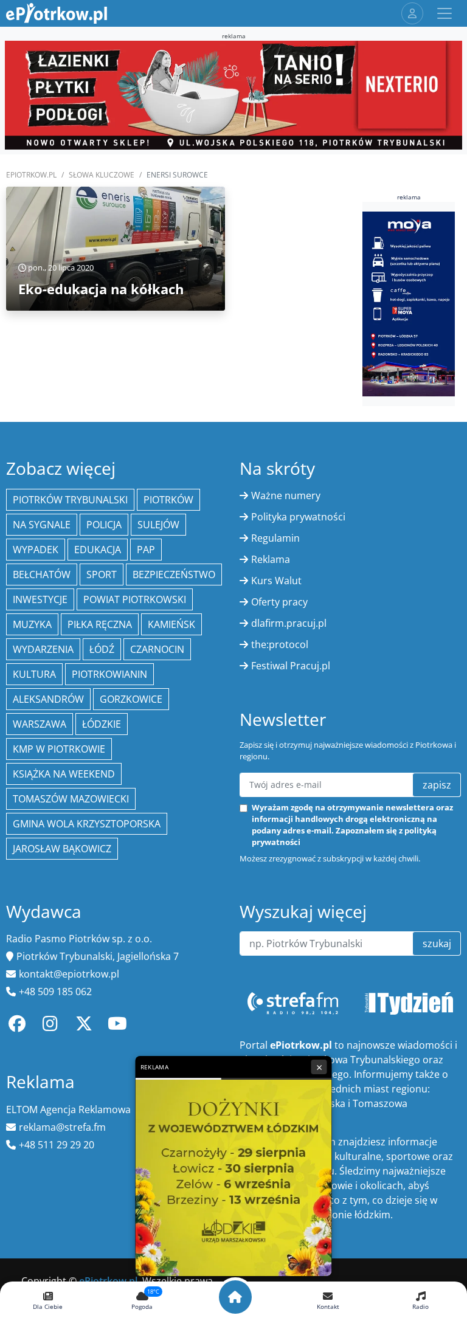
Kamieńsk (171, 624)
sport (101, 574)
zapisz (437, 785)
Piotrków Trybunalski (70, 499)
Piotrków (168, 499)
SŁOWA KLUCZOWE (101, 175)
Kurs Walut (276, 580)
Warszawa (39, 724)
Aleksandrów (48, 699)
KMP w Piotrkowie (59, 749)
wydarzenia (43, 649)
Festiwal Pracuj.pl (290, 665)
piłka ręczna (99, 624)
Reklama (270, 559)
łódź (101, 649)
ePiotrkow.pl (31, 175)
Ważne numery (285, 495)
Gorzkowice (131, 699)
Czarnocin (157, 649)
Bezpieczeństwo (174, 574)
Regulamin (275, 538)
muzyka (32, 624)
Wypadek (35, 549)
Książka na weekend (64, 774)
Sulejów (158, 524)
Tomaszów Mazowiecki (71, 799)
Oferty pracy (279, 602)
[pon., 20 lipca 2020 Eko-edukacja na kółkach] (115, 247)
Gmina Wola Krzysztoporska (87, 823)
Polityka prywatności (298, 516)
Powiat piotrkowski (134, 599)
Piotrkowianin (109, 674)
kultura (34, 674)
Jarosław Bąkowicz (62, 848)
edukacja (97, 549)
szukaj (437, 943)
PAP (146, 549)
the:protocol (279, 644)
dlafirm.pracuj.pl (289, 623)
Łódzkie (101, 724)
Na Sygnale (42, 524)
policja (104, 524)
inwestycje (40, 599)
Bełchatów (42, 574)
